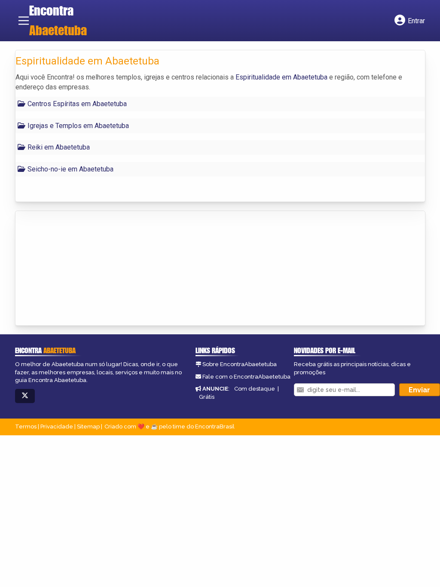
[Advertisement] (79, 269)
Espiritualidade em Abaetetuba (281, 77)
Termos (26, 426)
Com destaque (254, 388)
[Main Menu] (23, 20)
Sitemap (88, 426)
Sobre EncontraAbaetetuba (239, 364)
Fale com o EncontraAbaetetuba (246, 376)
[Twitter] (25, 396)
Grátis (206, 397)
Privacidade (56, 426)
